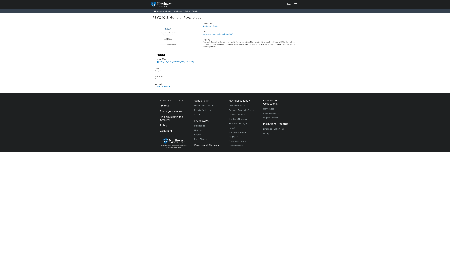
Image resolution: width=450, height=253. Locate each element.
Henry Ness (268, 109)
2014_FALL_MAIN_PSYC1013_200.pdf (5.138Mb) (176, 62)
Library (266, 133)
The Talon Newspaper (239, 119)
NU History (201, 120)
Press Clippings (201, 139)
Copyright (166, 130)
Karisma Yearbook (237, 114)
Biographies (199, 126)
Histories (198, 130)
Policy (163, 125)
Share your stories (171, 111)
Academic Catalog (237, 105)
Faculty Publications (203, 110)
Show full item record (162, 87)
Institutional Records (276, 124)
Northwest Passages (238, 123)
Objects (197, 134)
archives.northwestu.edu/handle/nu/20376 (218, 34)
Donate (164, 106)
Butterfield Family (271, 113)
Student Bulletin (236, 145)
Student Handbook (237, 141)
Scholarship (178, 11)
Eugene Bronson (270, 117)
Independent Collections (271, 102)
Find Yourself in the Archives (171, 118)
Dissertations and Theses (205, 105)
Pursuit (232, 128)
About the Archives (171, 100)
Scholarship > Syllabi (210, 26)
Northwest (233, 137)
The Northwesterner (238, 132)
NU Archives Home (164, 11)
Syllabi (187, 11)
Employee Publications (273, 129)
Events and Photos (206, 145)
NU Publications (239, 100)
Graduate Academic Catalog (241, 110)
